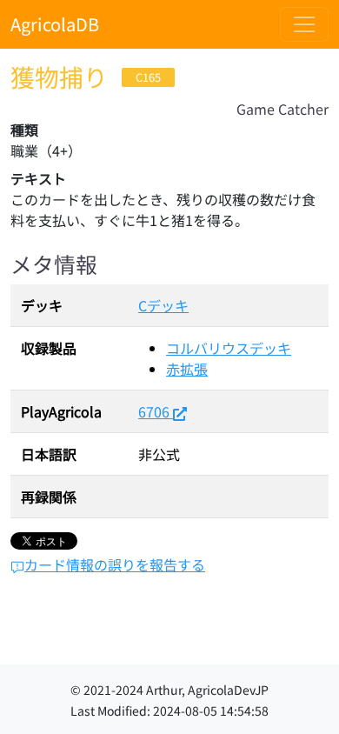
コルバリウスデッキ (228, 347)
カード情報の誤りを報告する (114, 564)
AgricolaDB (54, 24)
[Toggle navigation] (304, 24)
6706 (154, 411)
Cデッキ (163, 305)
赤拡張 (187, 368)
